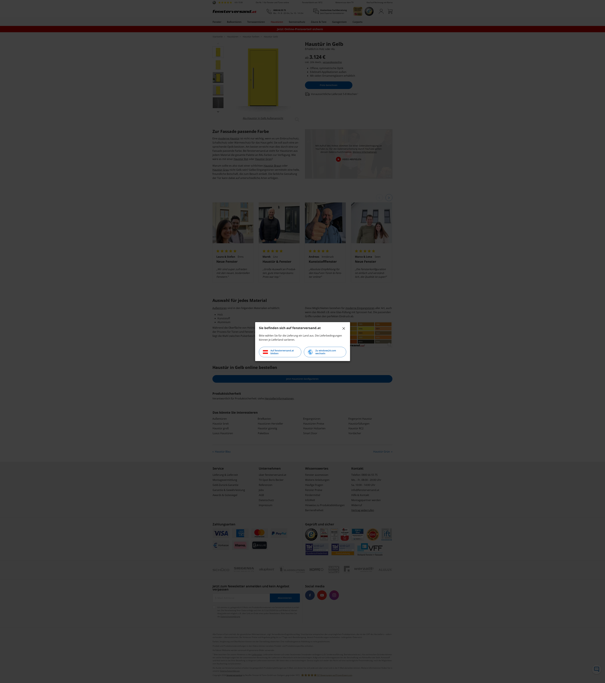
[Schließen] (343, 328)
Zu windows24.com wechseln (325, 352)
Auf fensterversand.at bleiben (282, 352)
